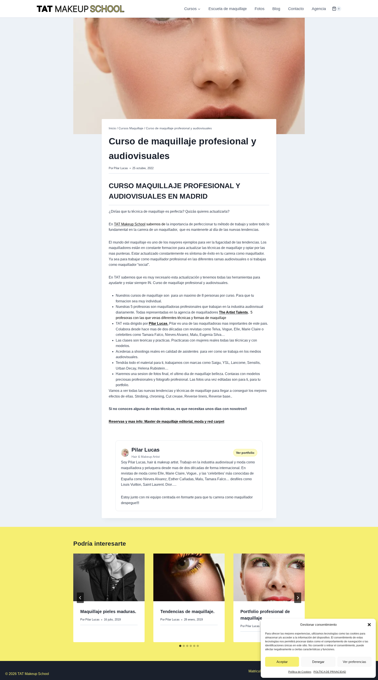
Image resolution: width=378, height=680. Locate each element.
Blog (276, 9)
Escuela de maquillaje (227, 9)
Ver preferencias (354, 662)
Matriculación (258, 671)
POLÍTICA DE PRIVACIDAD (329, 671)
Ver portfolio (245, 452)
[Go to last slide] (80, 597)
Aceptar (282, 662)
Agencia (319, 9)
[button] (369, 624)
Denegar (318, 662)
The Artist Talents (233, 312)
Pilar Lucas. (158, 323)
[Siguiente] (297, 597)
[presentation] (109, 577)
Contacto (296, 9)
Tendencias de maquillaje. (187, 611)
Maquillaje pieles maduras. (108, 611)
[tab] (180, 646)
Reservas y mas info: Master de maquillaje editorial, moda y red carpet (166, 421)
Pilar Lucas (121, 168)
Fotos (259, 9)
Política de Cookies (299, 671)
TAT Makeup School (129, 224)
